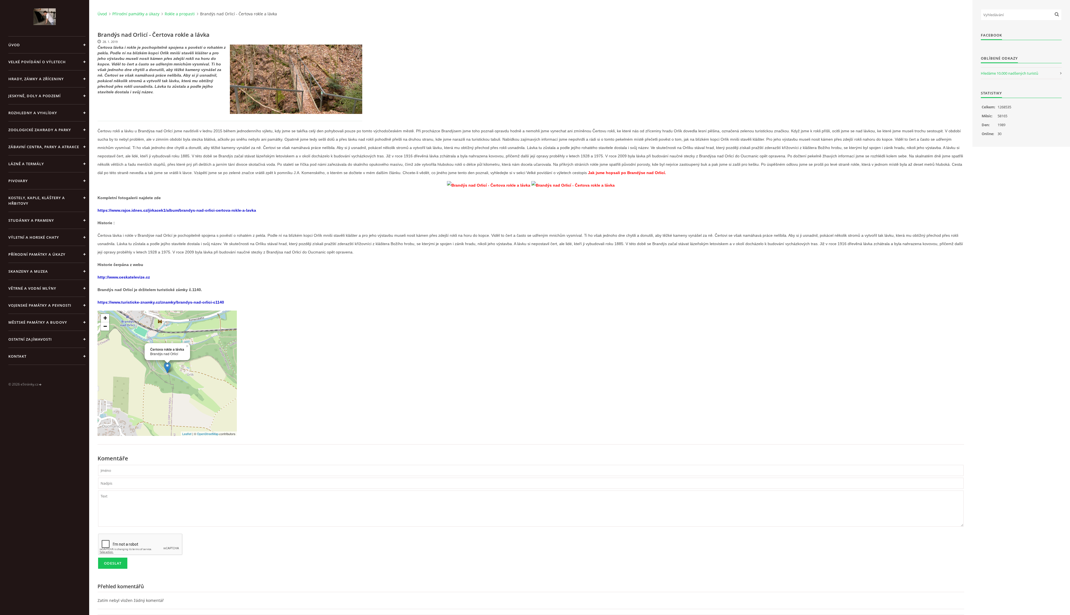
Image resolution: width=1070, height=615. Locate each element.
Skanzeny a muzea (28, 271)
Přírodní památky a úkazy (36, 254)
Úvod (14, 44)
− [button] (105, 326)
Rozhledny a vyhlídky (32, 112)
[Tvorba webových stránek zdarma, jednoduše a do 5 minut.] (40, 384)
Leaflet (186, 433)
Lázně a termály (26, 163)
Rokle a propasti (180, 13)
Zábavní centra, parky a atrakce (43, 146)
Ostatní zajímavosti (30, 339)
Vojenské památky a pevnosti (39, 305)
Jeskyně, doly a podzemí (34, 95)
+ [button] (105, 317)
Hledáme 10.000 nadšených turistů (1009, 73)
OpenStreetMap (207, 433)
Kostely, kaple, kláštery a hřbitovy (36, 200)
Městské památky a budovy (37, 322)
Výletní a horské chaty (33, 237)
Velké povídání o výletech (37, 61)
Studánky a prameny (31, 220)
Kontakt (17, 356)
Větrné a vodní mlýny (32, 288)
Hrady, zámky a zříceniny (36, 78)
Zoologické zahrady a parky (39, 129)
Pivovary (18, 180)
